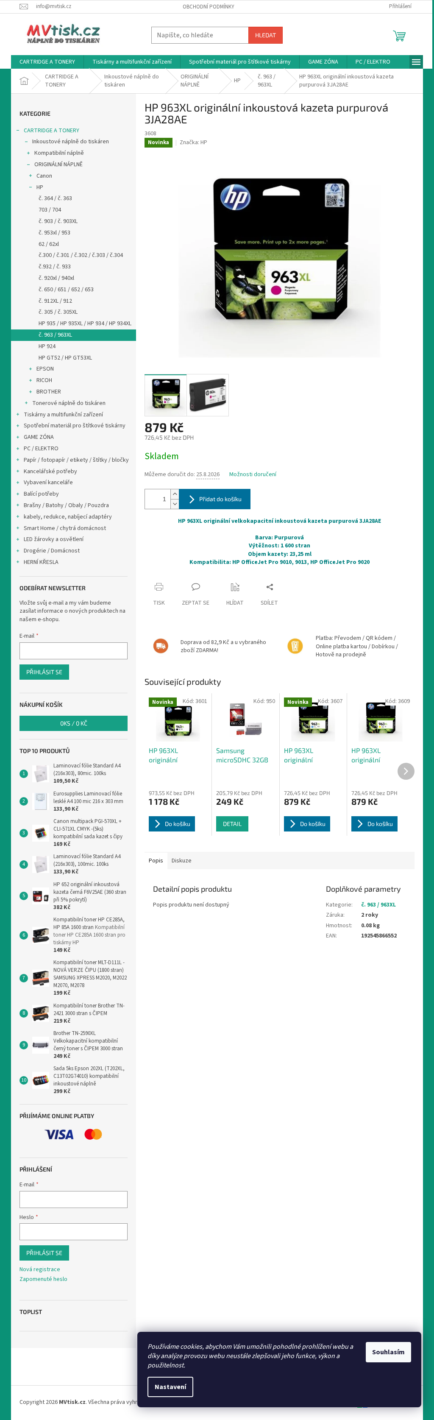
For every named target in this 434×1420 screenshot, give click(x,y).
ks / (73, 723)
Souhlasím (388, 1352)
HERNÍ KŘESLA (41, 562)
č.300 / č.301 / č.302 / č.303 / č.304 (81, 255)
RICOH (44, 380)
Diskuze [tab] (182, 860)
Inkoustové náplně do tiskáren (70, 141)
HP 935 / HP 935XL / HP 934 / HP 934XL (85, 323)
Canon (44, 176)
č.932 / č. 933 (55, 266)
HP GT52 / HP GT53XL (65, 358)
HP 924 (47, 346)
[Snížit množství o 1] (174, 504)
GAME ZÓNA (39, 437)
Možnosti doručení (252, 475)
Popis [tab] (156, 860)
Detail (232, 823)
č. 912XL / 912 (55, 301)
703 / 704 (50, 210)
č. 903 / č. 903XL (58, 221)
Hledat (265, 35)
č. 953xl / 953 (54, 233)
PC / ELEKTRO (41, 448)
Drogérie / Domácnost (52, 551)
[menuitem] (47, 62)
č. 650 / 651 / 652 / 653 (66, 289)
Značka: (193, 142)
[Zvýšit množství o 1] (174, 494)
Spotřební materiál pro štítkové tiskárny (74, 425)
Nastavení (170, 1387)
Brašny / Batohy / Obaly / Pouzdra (66, 505)
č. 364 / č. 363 (55, 198)
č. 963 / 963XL (55, 335)
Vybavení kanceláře (48, 482)
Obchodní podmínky (208, 7)
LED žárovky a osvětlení (53, 539)
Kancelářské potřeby (50, 471)
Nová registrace (39, 1270)
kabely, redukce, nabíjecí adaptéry (68, 517)
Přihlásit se (44, 671)
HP (39, 187)
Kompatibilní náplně (59, 153)
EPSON (45, 369)
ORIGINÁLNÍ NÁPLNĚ (58, 164)
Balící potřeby (41, 494)
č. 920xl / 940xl (56, 278)
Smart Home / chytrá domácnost (65, 528)
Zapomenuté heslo (43, 1279)
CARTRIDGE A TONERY (51, 130)
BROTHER (48, 392)
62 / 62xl (49, 244)
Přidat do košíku (220, 498)
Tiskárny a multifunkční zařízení (63, 414)
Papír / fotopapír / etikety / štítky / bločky (76, 460)
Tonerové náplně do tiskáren (69, 403)
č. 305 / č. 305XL (58, 312)
